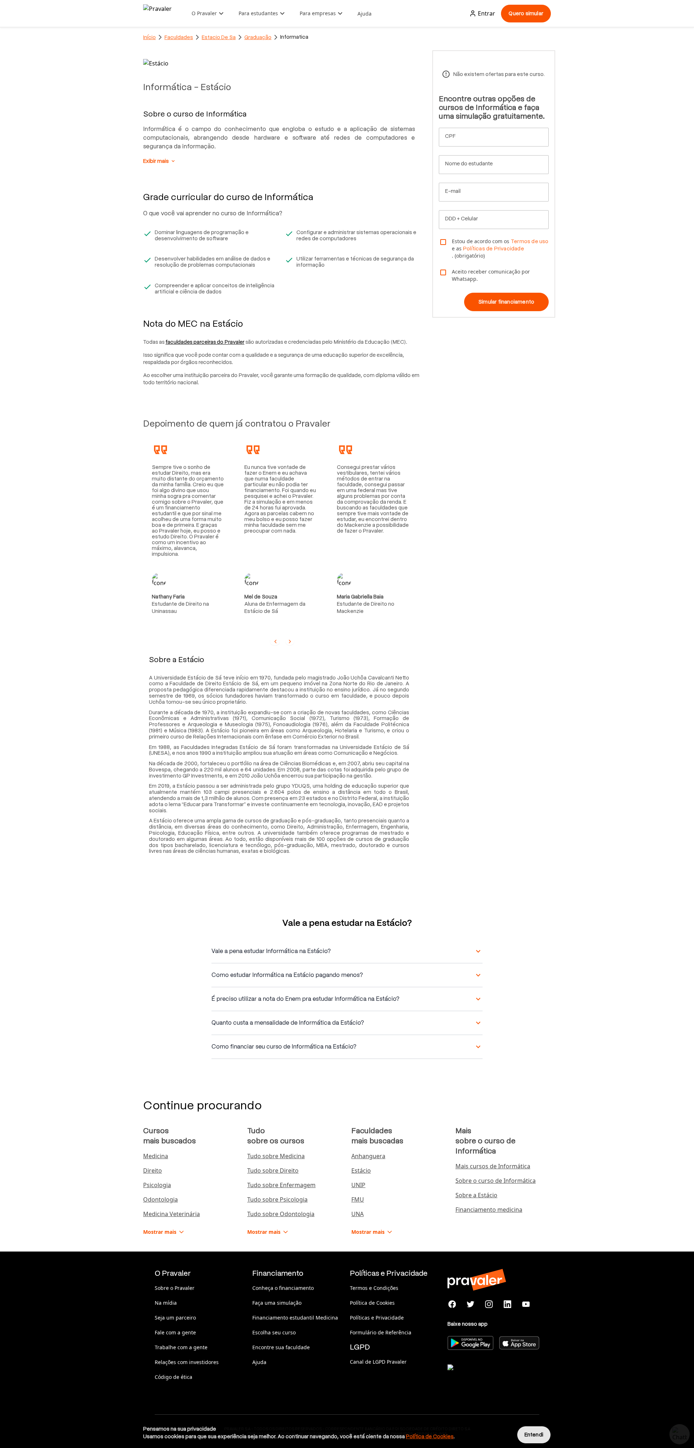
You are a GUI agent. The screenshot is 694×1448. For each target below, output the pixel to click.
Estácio (361, 1170)
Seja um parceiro (175, 1317)
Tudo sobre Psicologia (277, 1199)
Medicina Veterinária (171, 1214)
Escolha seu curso (274, 1332)
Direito (152, 1170)
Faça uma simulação (276, 1302)
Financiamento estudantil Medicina (295, 1317)
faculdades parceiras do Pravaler (205, 342)
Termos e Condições (374, 1287)
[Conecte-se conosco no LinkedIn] (507, 1304)
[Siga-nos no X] (471, 1304)
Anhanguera (368, 1156)
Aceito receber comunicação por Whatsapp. (491, 275)
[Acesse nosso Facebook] (452, 1304)
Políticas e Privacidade (377, 1317)
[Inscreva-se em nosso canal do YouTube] (526, 1304)
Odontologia (160, 1199)
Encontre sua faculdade (281, 1347)
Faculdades (178, 37)
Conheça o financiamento (283, 1287)
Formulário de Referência (380, 1332)
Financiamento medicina (488, 1210)
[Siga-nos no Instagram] (489, 1304)
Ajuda (364, 13)
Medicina (155, 1156)
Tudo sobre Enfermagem (281, 1185)
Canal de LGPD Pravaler (378, 1361)
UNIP (358, 1185)
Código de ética (173, 1376)
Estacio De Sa (219, 37)
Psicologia (157, 1185)
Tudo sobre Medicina (276, 1156)
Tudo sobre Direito (273, 1170)
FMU (357, 1199)
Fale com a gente (175, 1332)
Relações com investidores (187, 1362)
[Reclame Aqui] (483, 1376)
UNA (357, 1214)
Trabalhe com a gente (181, 1347)
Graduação (257, 37)
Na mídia (166, 1302)
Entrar (486, 13)
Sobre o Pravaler (174, 1287)
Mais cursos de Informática (492, 1166)
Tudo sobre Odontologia (280, 1214)
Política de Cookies (372, 1302)
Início (149, 37)
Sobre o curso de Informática (495, 1181)
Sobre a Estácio (476, 1195)
